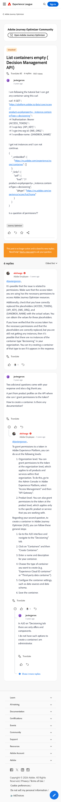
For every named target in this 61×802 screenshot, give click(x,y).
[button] (16, 73)
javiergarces (19, 80)
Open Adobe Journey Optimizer (29, 35)
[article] (30, 319)
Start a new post (27, 251)
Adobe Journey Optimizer (14, 14)
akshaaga (18, 273)
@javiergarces (13, 281)
